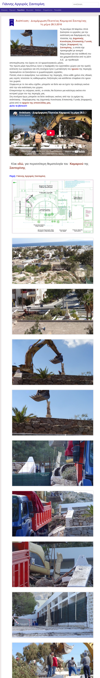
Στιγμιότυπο (47, 10)
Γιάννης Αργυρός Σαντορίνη (30, 176)
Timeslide (57, 10)
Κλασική (4, 10)
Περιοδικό (21, 10)
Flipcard (12, 10)
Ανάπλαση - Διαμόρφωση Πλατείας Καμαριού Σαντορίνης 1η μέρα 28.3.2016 (51, 22)
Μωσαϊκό (29, 10)
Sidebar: (38, 10)
